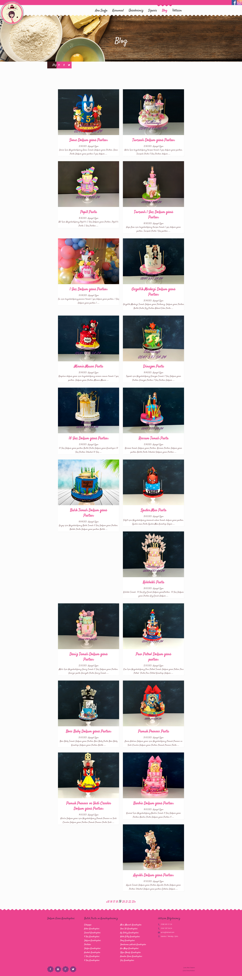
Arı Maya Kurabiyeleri (129, 948)
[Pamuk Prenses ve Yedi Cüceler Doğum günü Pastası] (88, 775)
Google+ (65, 969)
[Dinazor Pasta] (153, 338)
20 (123, 902)
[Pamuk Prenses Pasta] (153, 703)
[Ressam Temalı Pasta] (153, 410)
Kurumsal (118, 10)
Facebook (64, 65)
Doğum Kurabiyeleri (92, 940)
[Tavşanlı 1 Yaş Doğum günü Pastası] (153, 184)
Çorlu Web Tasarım (189, 967)
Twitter (69, 65)
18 (117, 902)
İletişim (177, 10)
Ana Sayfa (101, 10)
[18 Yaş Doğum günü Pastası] (88, 410)
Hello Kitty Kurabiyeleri (130, 936)
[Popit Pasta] (88, 184)
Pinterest (59, 65)
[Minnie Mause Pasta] (88, 338)
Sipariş (152, 10)
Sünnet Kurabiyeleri (92, 932)
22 (130, 902)
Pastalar (87, 944)
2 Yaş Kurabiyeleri (92, 956)
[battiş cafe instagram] (234, 2)
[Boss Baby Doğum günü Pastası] (88, 703)
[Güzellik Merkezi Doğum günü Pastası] (153, 261)
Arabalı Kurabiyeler (92, 952)
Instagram (58, 969)
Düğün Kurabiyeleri (92, 948)
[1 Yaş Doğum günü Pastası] (88, 261)
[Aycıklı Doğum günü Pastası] (153, 847)
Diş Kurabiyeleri (127, 960)
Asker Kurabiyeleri (91, 928)
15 (108, 902)
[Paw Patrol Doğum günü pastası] (153, 626)
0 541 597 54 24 (166, 928)
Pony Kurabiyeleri (127, 940)
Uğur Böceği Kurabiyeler (130, 952)
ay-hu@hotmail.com (167, 932)
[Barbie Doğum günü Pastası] (153, 775)
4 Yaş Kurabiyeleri (91, 936)
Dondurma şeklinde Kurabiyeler (133, 944)
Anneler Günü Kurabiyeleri (131, 956)
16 (111, 902)
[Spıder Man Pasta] (153, 482)
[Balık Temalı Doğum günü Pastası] (88, 482)
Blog (164, 10)
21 (127, 902)
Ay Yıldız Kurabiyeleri (129, 932)
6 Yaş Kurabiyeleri (92, 960)
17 (114, 902)
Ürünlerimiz (136, 10)
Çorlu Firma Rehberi (189, 970)
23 (133, 902)
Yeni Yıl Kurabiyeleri (129, 928)
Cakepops (88, 924)
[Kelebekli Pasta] (153, 554)
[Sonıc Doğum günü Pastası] (88, 112)
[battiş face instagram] (239, 2)
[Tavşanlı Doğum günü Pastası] (153, 112)
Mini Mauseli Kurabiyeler (130, 924)
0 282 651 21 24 (166, 924)
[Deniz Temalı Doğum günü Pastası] (88, 626)
